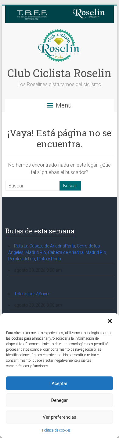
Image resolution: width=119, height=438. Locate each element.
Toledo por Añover (32, 293)
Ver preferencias (59, 417)
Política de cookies (56, 430)
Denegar (59, 400)
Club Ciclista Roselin (59, 73)
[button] (110, 321)
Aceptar (59, 383)
